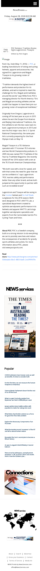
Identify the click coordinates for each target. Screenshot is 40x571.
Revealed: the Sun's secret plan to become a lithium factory (20, 438)
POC (31, 64)
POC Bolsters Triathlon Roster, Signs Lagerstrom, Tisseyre (24, 49)
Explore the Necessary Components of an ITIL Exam (19, 422)
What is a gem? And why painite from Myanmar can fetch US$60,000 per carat (18, 399)
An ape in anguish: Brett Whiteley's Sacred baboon (19, 446)
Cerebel (8, 195)
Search (18, 554)
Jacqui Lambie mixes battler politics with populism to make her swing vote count (18, 407)
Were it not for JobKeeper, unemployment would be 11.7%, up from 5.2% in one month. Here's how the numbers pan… (19, 454)
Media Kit (28, 560)
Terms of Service (15, 560)
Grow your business (16, 557)
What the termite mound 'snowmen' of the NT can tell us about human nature (20, 430)
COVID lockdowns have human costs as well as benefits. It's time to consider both (19, 376)
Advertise (27, 554)
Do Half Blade (28, 195)
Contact (30, 557)
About (11, 554)
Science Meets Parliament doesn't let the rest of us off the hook (20, 391)
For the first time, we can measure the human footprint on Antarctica (20, 384)
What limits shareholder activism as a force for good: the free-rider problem (19, 415)
